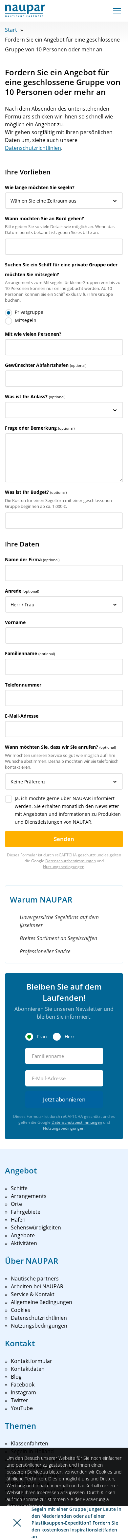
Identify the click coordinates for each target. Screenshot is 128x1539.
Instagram (23, 1392)
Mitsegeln (25, 320)
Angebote (23, 1235)
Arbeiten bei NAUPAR (37, 1286)
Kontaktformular (31, 1361)
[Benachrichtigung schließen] (17, 1523)
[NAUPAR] (25, 11)
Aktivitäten (24, 1243)
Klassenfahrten (29, 1443)
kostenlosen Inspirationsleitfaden (79, 1530)
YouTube (22, 1408)
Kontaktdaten (28, 1368)
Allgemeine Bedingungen (41, 1302)
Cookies (20, 1310)
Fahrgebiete (25, 1211)
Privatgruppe (29, 312)
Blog (16, 1376)
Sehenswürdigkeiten (36, 1227)
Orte (16, 1204)
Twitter (19, 1400)
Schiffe (19, 1188)
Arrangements (29, 1196)
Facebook (22, 1384)
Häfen (18, 1219)
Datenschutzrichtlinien (33, 148)
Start (11, 29)
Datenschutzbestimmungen (70, 861)
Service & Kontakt (32, 1294)
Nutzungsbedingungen (63, 866)
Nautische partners (35, 1278)
